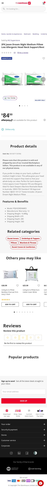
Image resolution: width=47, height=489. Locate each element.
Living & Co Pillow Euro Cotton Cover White (31, 291)
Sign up (23, 401)
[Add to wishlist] (43, 58)
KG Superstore (14, 40)
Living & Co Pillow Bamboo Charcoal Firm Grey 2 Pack (10, 292)
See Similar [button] (11, 98)
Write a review (22, 52)
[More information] (44, 120)
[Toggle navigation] (2, 3)
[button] (7, 337)
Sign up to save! (8, 381)
